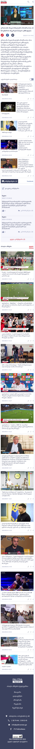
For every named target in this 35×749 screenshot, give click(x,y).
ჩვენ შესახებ (17, 708)
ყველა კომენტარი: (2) (17, 239)
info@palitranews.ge (19, 725)
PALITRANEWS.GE (15, 739)
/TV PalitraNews (19, 729)
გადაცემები (17, 696)
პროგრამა (17, 700)
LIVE (31, 746)
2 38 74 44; (15, 720)
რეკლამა (17, 704)
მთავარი (17, 692)
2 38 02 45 (23, 720)
